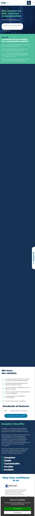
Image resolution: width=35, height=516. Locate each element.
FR (33, 2)
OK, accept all (18, 508)
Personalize (17, 512)
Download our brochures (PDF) (16, 416)
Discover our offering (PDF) (12, 25)
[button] (29, 3)
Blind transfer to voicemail (15, 411)
